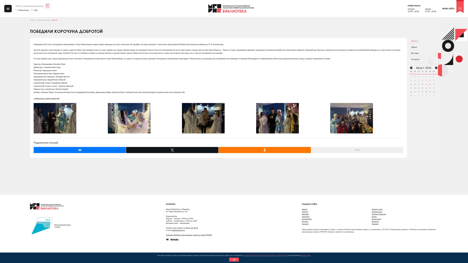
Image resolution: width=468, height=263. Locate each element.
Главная (33, 20)
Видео (374, 217)
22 (430, 88)
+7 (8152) (190, 228)
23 (434, 88)
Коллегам (375, 221)
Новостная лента (44, 20)
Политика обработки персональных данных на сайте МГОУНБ (189, 235)
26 (419, 92)
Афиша (414, 47)
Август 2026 (423, 68)
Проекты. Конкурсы (379, 214)
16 (434, 84)
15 (430, 84)
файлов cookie (305, 255)
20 (422, 88)
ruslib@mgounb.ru (178, 230)
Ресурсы (305, 221)
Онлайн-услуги (377, 209)
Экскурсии (415, 59)
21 (426, 88)
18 (415, 88)
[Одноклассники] (265, 150)
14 (426, 84)
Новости (414, 41)
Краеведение (377, 212)
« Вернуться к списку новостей (46, 98)
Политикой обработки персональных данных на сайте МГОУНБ (265, 255)
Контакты (375, 224)
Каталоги (305, 224)
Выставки (415, 53)
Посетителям (307, 219)
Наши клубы (376, 219)
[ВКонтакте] (80, 150)
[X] (172, 150)
